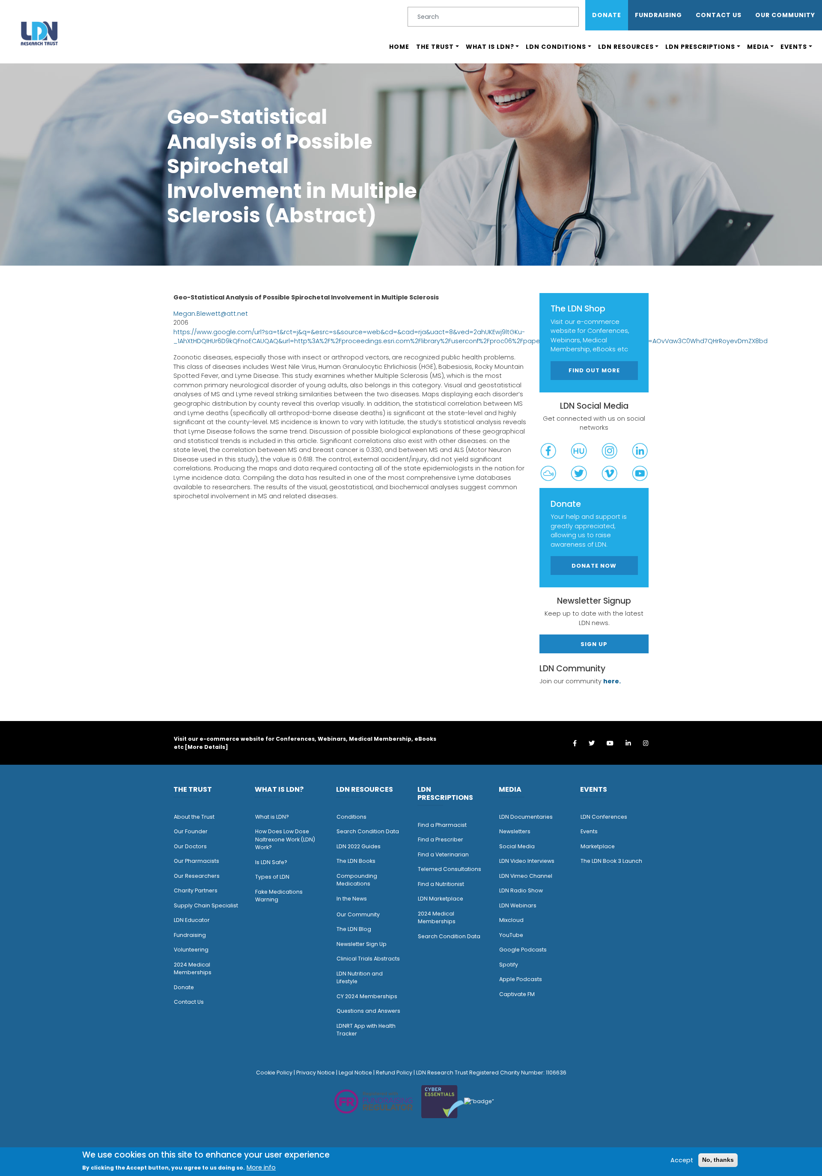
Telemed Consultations (449, 869)
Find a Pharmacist (442, 825)
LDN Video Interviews (526, 861)
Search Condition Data (368, 831)
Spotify (508, 964)
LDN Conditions (556, 46)
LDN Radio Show (521, 890)
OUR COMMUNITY (785, 15)
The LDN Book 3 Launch (611, 861)
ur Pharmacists (198, 861)
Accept (681, 1159)
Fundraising (658, 15)
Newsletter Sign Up (362, 944)
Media (758, 46)
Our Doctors (190, 846)
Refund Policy (394, 1072)
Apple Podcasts (520, 979)
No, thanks (718, 1159)
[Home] (39, 33)
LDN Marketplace (440, 898)
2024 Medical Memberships (192, 968)
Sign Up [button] (594, 644)
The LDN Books (356, 861)
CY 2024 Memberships (367, 996)
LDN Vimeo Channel (525, 876)
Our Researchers (197, 876)
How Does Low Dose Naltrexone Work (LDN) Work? (285, 839)
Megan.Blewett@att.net (210, 313)
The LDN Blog (354, 929)
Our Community (358, 914)
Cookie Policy (274, 1072)
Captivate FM (517, 994)
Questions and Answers (368, 1010)
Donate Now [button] (594, 566)
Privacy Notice (315, 1072)
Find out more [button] (594, 370)
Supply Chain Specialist (206, 905)
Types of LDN (272, 876)
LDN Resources (626, 46)
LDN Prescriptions (700, 46)
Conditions (351, 816)
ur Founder (193, 831)
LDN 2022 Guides (359, 846)
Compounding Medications (357, 880)
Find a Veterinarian (443, 854)
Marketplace (598, 846)
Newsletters (514, 831)
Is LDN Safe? (271, 862)
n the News (352, 898)
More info (261, 1167)
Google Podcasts (523, 949)
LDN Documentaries (526, 816)
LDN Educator (192, 920)
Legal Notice (355, 1072)
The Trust (435, 46)
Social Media (517, 846)
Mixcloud (511, 920)
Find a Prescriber (440, 839)
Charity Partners (195, 890)
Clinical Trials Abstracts (368, 958)
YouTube (511, 935)
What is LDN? (490, 46)
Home (399, 46)
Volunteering (191, 949)
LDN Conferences (604, 816)
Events (793, 46)
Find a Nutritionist (441, 884)
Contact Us (719, 15)
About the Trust (194, 816)
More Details (206, 747)
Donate (606, 15)
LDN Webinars (517, 905)
